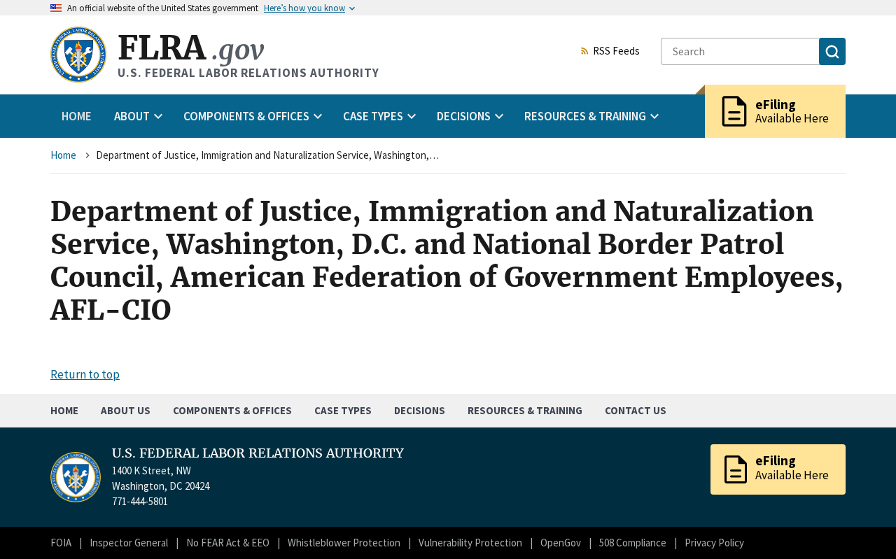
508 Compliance (632, 542)
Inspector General (129, 542)
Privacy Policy (714, 542)
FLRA (191, 48)
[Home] (78, 55)
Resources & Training (525, 410)
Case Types (343, 410)
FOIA (60, 542)
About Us (125, 410)
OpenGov (560, 542)
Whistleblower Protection (344, 542)
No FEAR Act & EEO (228, 542)
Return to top (85, 374)
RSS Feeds (616, 51)
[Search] (832, 51)
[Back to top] (861, 524)
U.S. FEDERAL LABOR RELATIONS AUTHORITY (258, 453)
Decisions (419, 410)
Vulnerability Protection (470, 542)
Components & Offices (232, 410)
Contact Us (635, 410)
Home (77, 116)
